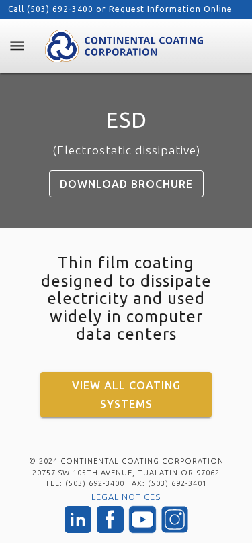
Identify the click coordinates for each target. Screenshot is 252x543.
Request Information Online (171, 9)
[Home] (123, 46)
